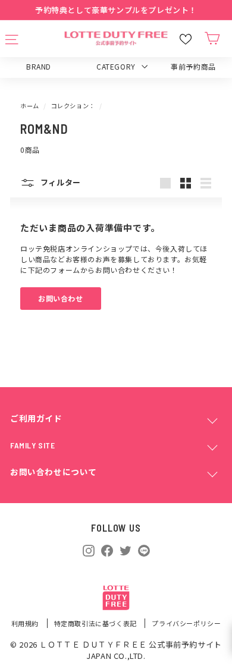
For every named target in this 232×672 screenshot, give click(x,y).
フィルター (59, 182)
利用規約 (25, 623)
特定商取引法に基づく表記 (96, 623)
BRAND (38, 66)
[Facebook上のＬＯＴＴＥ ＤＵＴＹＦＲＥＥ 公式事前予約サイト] (107, 549)
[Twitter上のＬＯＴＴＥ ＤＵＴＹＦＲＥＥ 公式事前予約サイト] (125, 549)
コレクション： (73, 105)
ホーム (29, 105)
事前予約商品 (193, 66)
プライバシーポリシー (186, 623)
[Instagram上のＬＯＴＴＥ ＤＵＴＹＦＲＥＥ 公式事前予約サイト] (89, 549)
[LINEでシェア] (144, 551)
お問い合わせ (60, 298)
